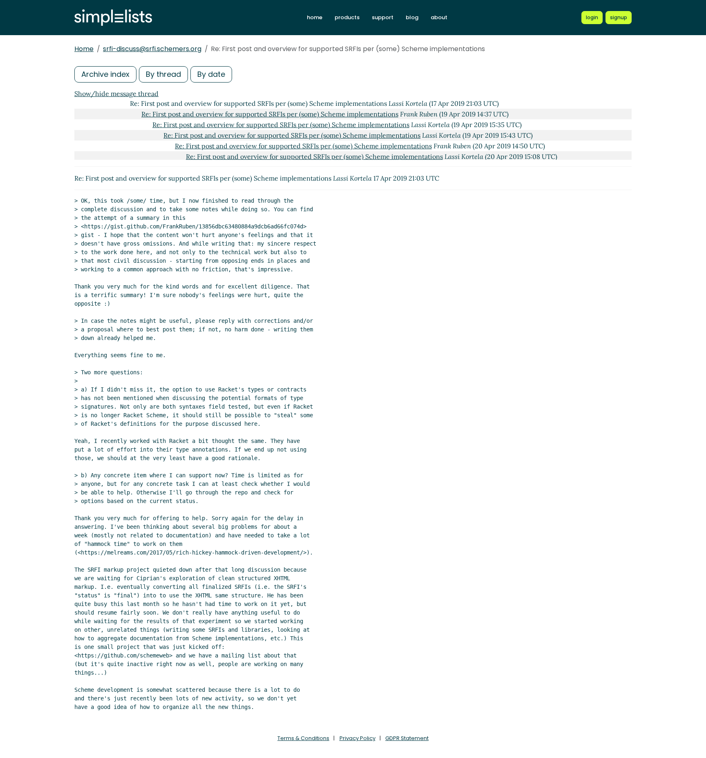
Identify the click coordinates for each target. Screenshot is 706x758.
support (382, 17)
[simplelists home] (113, 17)
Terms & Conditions (303, 738)
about (439, 17)
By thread (163, 74)
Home (84, 49)
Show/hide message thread (116, 93)
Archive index (105, 74)
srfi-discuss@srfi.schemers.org (152, 49)
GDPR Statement (407, 738)
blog (412, 17)
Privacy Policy (357, 738)
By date (211, 74)
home (314, 17)
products (347, 17)
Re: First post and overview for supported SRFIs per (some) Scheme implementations (269, 114)
